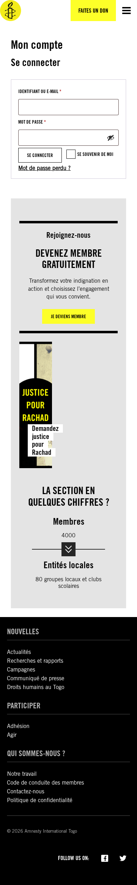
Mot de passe (43, 122)
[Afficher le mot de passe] (111, 138)
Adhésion (18, 726)
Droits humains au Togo (35, 687)
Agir (12, 735)
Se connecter (40, 155)
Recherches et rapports (35, 660)
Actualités (19, 652)
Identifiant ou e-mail (51, 91)
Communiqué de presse (35, 678)
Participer (23, 705)
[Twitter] (123, 857)
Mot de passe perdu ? (44, 168)
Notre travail (22, 774)
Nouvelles (23, 631)
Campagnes (21, 669)
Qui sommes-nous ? (36, 753)
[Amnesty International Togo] (10, 10)
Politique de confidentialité (39, 800)
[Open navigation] (126, 10)
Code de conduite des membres (45, 782)
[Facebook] (105, 857)
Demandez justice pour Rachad (45, 440)
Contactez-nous (25, 791)
